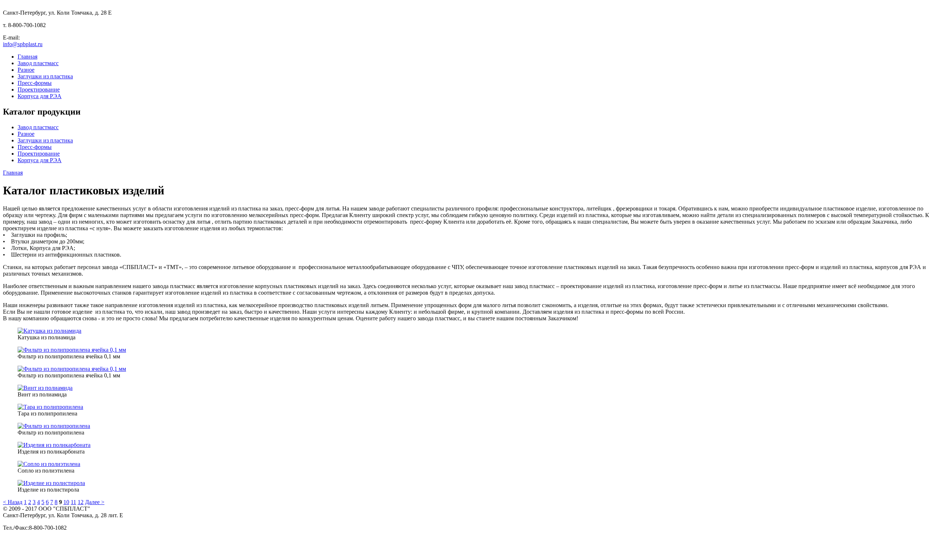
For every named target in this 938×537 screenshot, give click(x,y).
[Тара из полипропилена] (50, 407)
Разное (26, 70)
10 (66, 502)
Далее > (94, 502)
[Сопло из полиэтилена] (49, 464)
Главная (27, 56)
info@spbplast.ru (23, 44)
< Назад (12, 502)
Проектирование (39, 89)
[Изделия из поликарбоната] (54, 445)
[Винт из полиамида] (45, 388)
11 (73, 502)
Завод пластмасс (38, 63)
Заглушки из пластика (45, 76)
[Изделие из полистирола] (51, 483)
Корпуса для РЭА (40, 96)
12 (81, 502)
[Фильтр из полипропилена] (54, 426)
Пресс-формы (35, 83)
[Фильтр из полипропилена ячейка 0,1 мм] (72, 350)
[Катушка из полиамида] (49, 331)
